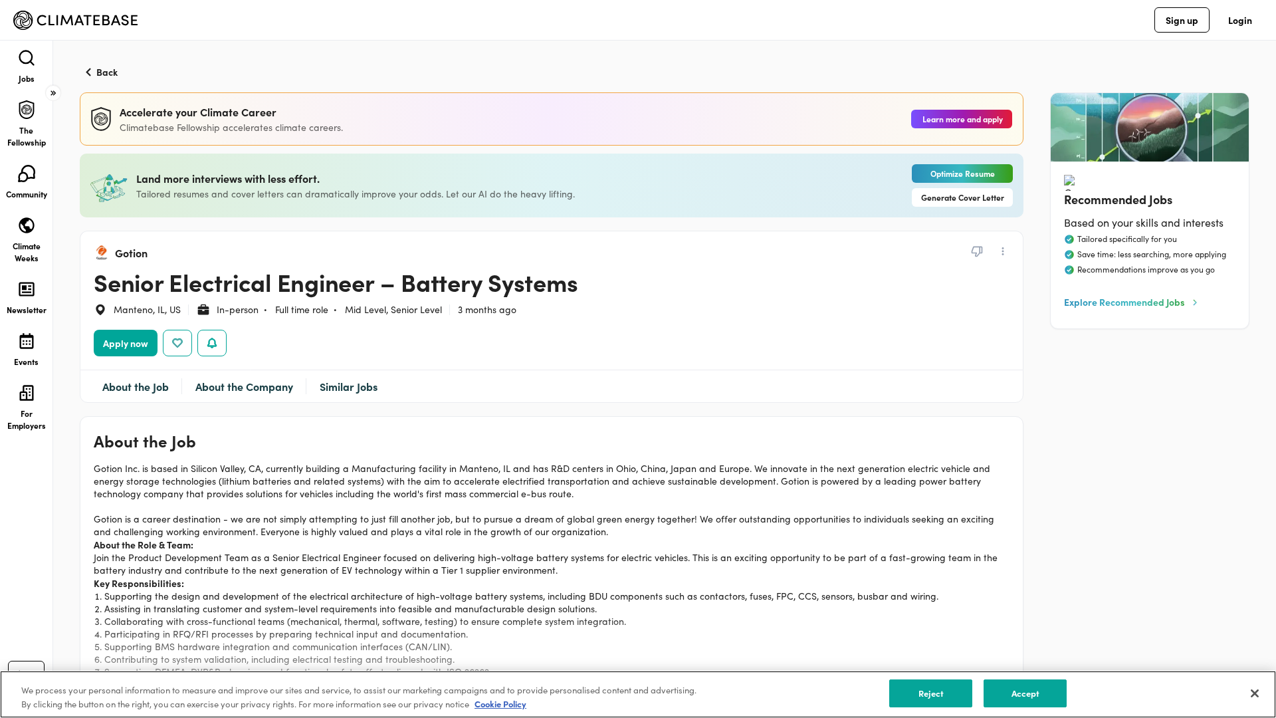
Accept (1025, 693)
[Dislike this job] (977, 251)
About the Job (135, 386)
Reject (931, 693)
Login (1240, 20)
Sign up (1182, 20)
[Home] (75, 20)
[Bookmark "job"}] (177, 343)
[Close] (1254, 693)
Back (107, 71)
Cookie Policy (500, 703)
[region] (638, 694)
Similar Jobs (348, 386)
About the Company (244, 386)
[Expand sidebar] (53, 93)
